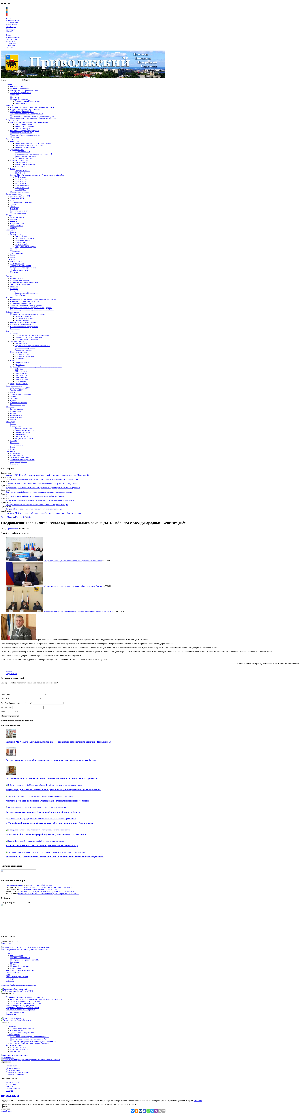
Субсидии (14, 209)
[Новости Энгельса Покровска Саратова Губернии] (83, 78)
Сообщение (5, 695)
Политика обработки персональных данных (18, 985)
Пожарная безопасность (24, 238)
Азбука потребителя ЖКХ (20, 196)
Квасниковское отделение (25, 156)
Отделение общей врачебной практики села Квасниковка (33, 1041)
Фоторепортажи (16, 253)
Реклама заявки (16, 226)
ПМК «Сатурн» (21, 179)
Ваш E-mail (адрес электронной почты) (16, 703)
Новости (8, 18)
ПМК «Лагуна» (21, 181)
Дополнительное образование (27, 148)
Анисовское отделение (24, 158)
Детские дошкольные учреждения (23, 1028)
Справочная (10, 259)
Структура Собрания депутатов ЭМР (25, 110)
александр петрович (14, 885)
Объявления (15, 251)
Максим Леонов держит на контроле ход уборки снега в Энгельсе (47, 891)
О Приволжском (16, 86)
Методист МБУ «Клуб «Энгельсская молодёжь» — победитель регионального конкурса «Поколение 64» (48, 475)
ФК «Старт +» (20, 190)
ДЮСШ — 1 (20, 173)
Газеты (13, 232)
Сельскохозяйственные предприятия (24, 135)
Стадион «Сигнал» (22, 171)
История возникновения (20, 88)
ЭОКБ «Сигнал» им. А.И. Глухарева (25, 1001)
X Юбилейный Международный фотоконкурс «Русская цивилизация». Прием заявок (40, 500)
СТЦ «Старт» (20, 177)
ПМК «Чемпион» (22, 188)
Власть (3, 517)
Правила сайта (16, 261)
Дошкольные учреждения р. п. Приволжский (33, 143)
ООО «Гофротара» (22, 129)
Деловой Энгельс (11, 25)
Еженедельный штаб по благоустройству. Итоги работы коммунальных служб (37, 505)
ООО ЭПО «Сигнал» (23, 124)
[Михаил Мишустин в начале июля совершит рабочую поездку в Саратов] (24, 586)
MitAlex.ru (198, 1101)
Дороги (13, 205)
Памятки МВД (21, 242)
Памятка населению (23, 240)
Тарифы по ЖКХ (17, 198)
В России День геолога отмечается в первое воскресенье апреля (46, 887)
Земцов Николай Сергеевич (41, 885)
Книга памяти (10, 29)
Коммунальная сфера (14, 194)
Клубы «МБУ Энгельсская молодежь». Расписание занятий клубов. (37, 175)
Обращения (10, 215)
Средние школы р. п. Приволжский (29, 145)
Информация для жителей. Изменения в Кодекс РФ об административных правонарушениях (43, 488)
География (14, 95)
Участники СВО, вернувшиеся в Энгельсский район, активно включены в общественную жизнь (44, 513)
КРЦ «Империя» (11, 27)
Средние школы (16, 1030)
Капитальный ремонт (19, 211)
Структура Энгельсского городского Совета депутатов (32, 116)
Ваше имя (5, 699)
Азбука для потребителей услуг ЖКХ (21, 970)
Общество (31, 517)
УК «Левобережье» (12, 22)
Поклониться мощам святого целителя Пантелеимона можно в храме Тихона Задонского (41, 484)
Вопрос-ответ (15, 219)
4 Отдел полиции (17, 264)
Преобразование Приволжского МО (24, 91)
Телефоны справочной (19, 270)
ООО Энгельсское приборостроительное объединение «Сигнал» (36, 999)
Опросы (13, 221)
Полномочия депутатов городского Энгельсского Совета (33, 118)
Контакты (14, 272)
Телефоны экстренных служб (17, 1072)
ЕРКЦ (12, 200)
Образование (15, 141)
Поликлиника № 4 (22, 152)
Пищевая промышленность (21, 133)
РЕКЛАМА (9, 31)
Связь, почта (15, 137)
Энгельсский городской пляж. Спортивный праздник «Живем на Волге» (35, 496)
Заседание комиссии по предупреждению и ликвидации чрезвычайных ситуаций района (79, 611)
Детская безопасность (23, 236)
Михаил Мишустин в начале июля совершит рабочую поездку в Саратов (73, 586)
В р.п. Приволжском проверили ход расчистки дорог (39, 889)
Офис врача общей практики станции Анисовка (29, 1043)
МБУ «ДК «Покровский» (25, 164)
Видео (12, 255)
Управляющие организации (21, 202)
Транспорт (14, 207)
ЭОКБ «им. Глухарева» (24, 126)
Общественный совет (13, 20)
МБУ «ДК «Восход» (23, 162)
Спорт (12, 169)
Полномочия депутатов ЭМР (22, 112)
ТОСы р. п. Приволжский (20, 93)
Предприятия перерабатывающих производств (29, 122)
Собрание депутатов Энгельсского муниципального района (34, 107)
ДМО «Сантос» (21, 183)
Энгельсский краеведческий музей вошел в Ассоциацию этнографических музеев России (42, 479)
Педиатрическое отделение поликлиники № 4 (33, 154)
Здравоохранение (17, 150)
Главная (9, 84)
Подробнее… (6, 1111)
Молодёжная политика (19, 192)
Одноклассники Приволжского (27, 101)
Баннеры (13, 228)
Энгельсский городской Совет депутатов (26, 114)
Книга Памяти (21, 103)
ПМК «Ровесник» (22, 186)
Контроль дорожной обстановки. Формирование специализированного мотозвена (39, 492)
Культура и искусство (19, 160)
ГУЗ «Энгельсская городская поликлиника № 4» (29, 1037)
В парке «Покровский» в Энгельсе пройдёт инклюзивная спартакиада (34, 509)
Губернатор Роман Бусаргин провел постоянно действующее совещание (73, 561)
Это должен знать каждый (25, 247)
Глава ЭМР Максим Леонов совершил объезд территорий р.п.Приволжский (48, 894)
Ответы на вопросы (18, 213)
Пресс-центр (11, 230)
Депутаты (9, 105)
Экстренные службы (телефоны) (23, 268)
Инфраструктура (12, 120)
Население (14, 97)
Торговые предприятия (15, 1012)
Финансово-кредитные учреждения (24, 131)
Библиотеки (20, 167)
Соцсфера (9, 139)
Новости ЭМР (20, 517)
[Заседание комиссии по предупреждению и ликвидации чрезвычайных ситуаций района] (24, 611)
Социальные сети (17, 223)
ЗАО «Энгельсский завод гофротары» (25, 1003)
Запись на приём (17, 217)
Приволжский (12, 529)
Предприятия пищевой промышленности (22, 1008)
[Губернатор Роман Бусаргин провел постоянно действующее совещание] (24, 561)
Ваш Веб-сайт (6, 707)
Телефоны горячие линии (20, 266)
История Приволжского (19, 99)
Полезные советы (22, 245)
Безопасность (15, 234)
